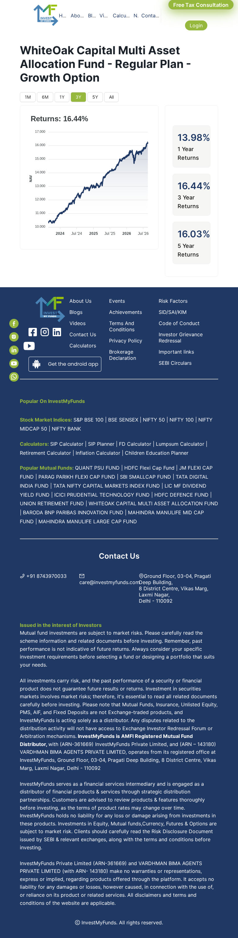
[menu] (109, 15)
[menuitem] (63, 15)
